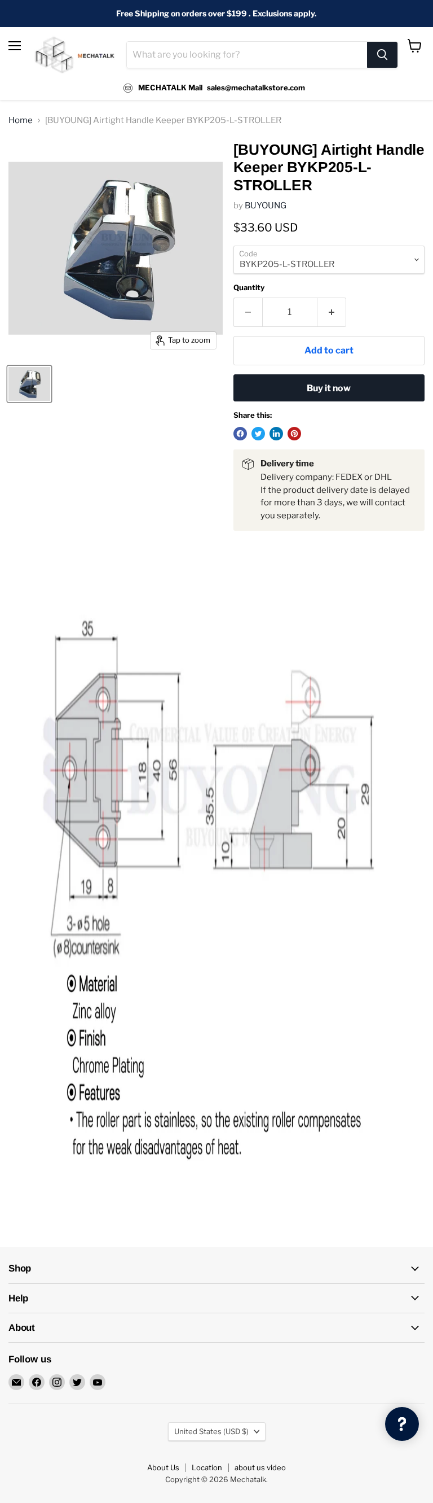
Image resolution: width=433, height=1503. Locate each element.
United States (211, 1431)
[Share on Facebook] (240, 433)
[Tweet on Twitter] (258, 433)
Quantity (248, 287)
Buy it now (329, 388)
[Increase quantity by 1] (331, 312)
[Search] (382, 55)
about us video (260, 1467)
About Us (163, 1467)
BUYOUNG (265, 205)
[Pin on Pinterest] (294, 433)
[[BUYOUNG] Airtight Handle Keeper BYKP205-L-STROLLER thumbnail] (29, 384)
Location (207, 1467)
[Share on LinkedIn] (276, 433)
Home (20, 120)
